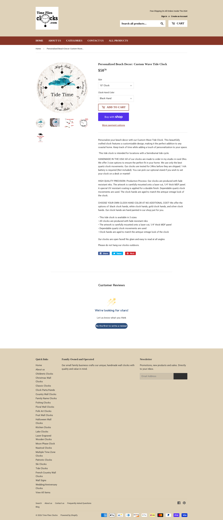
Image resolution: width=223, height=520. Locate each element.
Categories (74, 40)
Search (39, 503)
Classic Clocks (43, 385)
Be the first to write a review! (111, 325)
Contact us (96, 40)
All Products (118, 40)
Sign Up (180, 376)
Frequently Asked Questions (79, 503)
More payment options (113, 125)
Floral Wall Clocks (45, 407)
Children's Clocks (44, 373)
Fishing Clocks (43, 402)
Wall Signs (41, 480)
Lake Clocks (42, 431)
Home (39, 40)
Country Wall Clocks (46, 394)
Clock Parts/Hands (45, 390)
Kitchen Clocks (43, 427)
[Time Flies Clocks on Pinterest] (184, 503)
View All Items (43, 492)
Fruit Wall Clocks (44, 415)
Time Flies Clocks (50, 515)
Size (100, 79)
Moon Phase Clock (45, 443)
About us (54, 40)
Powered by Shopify (69, 515)
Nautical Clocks (44, 448)
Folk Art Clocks (43, 411)
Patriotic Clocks (44, 460)
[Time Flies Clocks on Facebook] (179, 503)
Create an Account (179, 16)
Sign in (164, 16)
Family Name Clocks (46, 398)
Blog (37, 507)
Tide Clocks (42, 468)
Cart (180, 23)
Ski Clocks (41, 464)
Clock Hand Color (106, 92)
